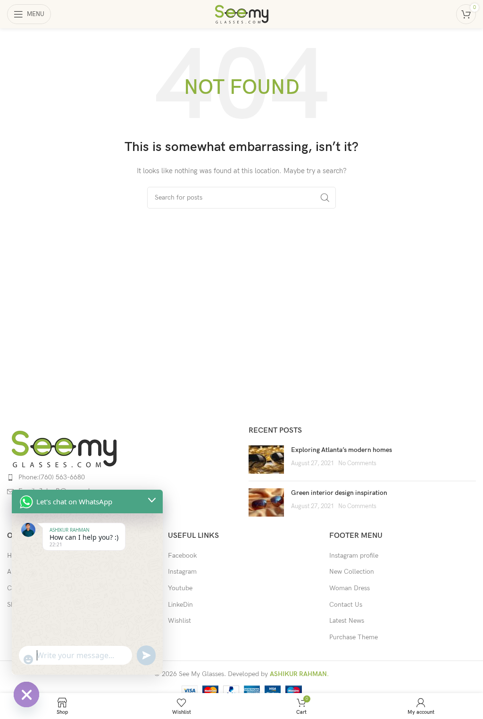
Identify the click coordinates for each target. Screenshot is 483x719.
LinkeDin (180, 605)
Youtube (180, 588)
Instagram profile (353, 556)
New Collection (351, 572)
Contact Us (345, 605)
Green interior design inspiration (339, 493)
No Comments (357, 463)
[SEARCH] (325, 198)
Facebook (182, 556)
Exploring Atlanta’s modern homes (341, 450)
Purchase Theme (353, 637)
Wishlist (179, 621)
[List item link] (120, 477)
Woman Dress (349, 588)
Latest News (346, 621)
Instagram (182, 572)
